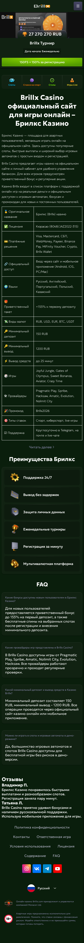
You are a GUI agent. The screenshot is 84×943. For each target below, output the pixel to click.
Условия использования (30, 846)
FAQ (56, 856)
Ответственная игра (54, 837)
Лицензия (66, 846)
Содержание (35, 856)
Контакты (21, 837)
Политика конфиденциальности (42, 827)
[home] (42, 6)
